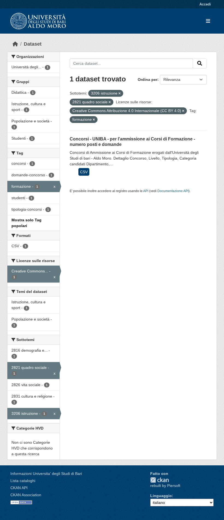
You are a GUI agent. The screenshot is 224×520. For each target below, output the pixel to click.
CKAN (159, 480)
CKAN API (19, 488)
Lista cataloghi (22, 480)
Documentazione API (172, 191)
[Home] (15, 44)
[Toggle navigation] (208, 21)
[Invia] (200, 63)
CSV (84, 172)
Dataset (33, 44)
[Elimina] (119, 93)
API (145, 191)
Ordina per (147, 79)
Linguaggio (161, 495)
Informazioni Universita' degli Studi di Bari (46, 473)
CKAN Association (25, 495)
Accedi (205, 4)
